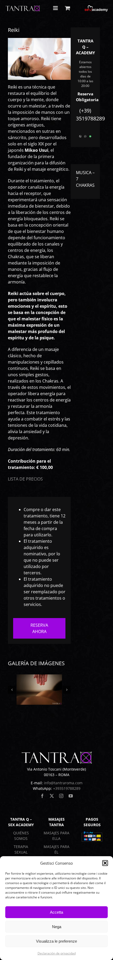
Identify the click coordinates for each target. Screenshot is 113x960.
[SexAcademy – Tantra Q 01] (39, 689)
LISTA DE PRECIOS (25, 479)
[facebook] (42, 796)
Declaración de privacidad (57, 953)
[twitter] (52, 796)
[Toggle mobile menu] (55, 8)
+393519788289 (66, 788)
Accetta (56, 912)
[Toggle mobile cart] (67, 8)
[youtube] (71, 796)
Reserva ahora (39, 628)
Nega (56, 926)
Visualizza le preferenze (56, 941)
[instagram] (61, 796)
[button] (105, 863)
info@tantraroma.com (63, 782)
